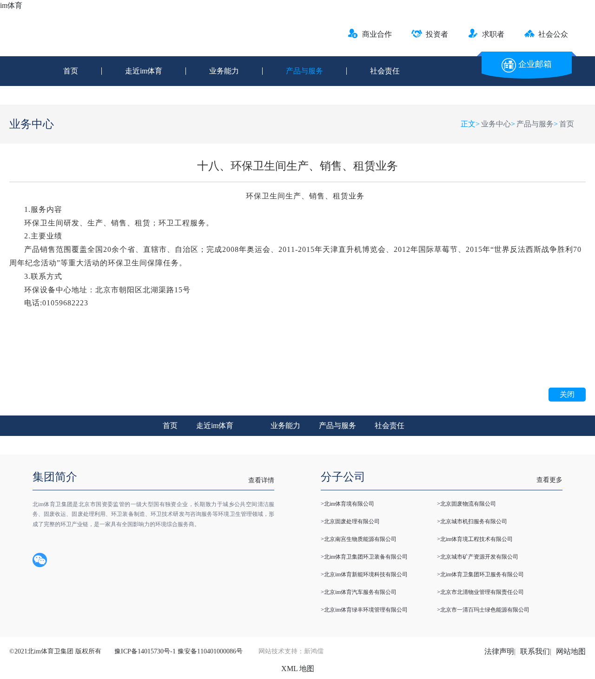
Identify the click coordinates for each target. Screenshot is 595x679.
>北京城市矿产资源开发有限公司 (477, 557)
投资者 (437, 34)
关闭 (567, 394)
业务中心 (496, 124)
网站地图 (571, 651)
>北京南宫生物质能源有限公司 (359, 539)
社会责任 (385, 71)
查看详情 (261, 480)
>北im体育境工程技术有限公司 (475, 539)
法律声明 (499, 651)
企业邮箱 (535, 64)
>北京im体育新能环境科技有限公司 (364, 574)
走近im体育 (143, 71)
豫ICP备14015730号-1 (145, 651)
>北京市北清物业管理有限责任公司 (480, 592)
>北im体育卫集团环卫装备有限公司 (364, 557)
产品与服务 (304, 71)
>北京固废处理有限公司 (350, 521)
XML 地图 (297, 668)
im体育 (11, 5)
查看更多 (549, 479)
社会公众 (553, 34)
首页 (70, 71)
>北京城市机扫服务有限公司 (472, 521)
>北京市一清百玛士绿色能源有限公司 (483, 609)
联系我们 (535, 651)
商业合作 (377, 34)
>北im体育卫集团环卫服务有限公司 (480, 574)
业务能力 (224, 71)
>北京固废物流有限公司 (466, 504)
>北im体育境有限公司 (347, 504)
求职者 (493, 34)
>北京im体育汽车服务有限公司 (359, 592)
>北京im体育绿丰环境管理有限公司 (364, 609)
